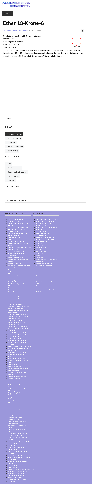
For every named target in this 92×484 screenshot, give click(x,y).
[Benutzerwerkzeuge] (82, 30)
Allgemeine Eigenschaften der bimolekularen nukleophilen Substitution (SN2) (45, 223)
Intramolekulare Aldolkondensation (47, 288)
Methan (38, 255)
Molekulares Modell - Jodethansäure (47, 219)
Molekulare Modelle (15, 134)
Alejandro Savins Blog (15, 147)
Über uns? (11, 180)
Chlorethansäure (41, 245)
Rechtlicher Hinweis (14, 168)
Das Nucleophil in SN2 (43, 276)
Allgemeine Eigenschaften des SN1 (47, 227)
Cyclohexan (39, 286)
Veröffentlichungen (14, 138)
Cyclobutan (39, 270)
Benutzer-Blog (13, 151)
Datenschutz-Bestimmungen (17, 172)
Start (9, 164)
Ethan (37, 268)
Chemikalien (12, 142)
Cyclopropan (40, 257)
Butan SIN (39, 243)
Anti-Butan (39, 249)
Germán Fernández (10, 30)
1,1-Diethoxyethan (41, 231)
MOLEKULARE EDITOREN (43, 302)
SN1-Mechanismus (41, 241)
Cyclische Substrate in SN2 (44, 294)
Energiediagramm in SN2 (43, 247)
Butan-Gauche (40, 229)
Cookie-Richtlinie (13, 176)
